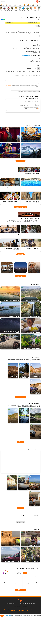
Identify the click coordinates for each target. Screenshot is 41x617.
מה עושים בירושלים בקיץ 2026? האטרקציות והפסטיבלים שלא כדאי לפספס (30, 188)
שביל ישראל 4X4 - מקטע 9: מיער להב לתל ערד (35, 393)
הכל (38, 101)
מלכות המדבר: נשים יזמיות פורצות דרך (31, 234)
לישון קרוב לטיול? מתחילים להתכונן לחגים (32, 561)
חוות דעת (34, 101)
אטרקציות (30, 604)
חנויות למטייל (22, 603)
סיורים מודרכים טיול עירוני (25, 90)
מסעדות (14, 604)
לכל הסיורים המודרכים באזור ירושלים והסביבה (34, 91)
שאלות (29, 101)
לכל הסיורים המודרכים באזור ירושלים (16, 90)
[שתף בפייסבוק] (2, 19)
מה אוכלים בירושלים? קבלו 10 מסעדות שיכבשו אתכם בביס (11, 188)
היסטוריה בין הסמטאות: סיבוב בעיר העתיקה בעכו (11, 300)
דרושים (28, 603)
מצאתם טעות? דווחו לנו (8, 86)
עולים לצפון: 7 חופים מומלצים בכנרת (13, 316)
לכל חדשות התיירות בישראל (20, 276)
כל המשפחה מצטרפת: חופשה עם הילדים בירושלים (32, 348)
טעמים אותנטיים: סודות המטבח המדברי (31, 248)
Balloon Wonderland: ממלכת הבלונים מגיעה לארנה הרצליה (31, 140)
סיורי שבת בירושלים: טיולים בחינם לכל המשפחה (31, 202)
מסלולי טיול (25, 604)
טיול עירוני (32, 25)
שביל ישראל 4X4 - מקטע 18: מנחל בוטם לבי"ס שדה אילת (35, 376)
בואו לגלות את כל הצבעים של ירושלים (20, 207)
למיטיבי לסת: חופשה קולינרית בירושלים (11, 201)
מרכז (24, 606)
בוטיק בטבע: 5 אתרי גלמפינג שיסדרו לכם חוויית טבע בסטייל (12, 488)
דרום (15, 606)
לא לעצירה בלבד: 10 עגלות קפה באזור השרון (23, 489)
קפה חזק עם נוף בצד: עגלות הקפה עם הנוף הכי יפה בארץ (34, 489)
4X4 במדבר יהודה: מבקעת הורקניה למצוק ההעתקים (13, 421)
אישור (2, 615)
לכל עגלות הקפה (20, 508)
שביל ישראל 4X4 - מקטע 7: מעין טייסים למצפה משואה (24, 377)
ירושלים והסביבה (20, 91)
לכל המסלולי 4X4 (20, 441)
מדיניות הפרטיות (8, 615)
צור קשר (32, 603)
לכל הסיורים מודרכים (20, 522)
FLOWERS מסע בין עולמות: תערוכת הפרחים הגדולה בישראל (11, 156)
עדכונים (25, 101)
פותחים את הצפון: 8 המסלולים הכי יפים (34, 316)
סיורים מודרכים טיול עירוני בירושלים (35, 90)
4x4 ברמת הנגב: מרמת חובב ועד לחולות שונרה (36, 437)
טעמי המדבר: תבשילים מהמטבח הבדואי (33, 332)
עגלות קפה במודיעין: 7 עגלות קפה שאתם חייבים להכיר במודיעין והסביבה (35, 504)
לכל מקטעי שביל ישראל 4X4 (20, 397)
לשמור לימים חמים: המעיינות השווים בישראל (33, 300)
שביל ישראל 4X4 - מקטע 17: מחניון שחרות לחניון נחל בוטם (13, 376)
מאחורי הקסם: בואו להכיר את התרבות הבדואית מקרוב (11, 249)
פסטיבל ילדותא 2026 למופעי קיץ (14, 141)
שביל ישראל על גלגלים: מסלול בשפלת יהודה (12, 561)
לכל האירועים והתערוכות (20, 160)
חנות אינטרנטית (15, 603)
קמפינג (11, 604)
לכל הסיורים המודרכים (9, 22)
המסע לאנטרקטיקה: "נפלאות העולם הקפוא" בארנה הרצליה (32, 156)
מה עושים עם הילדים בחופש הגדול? (33, 545)
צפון (26, 606)
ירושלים (25, 91)
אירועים (17, 604)
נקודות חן (21, 604)
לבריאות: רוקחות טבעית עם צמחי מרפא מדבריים (11, 235)
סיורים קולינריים (37, 517)
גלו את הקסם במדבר (20, 254)
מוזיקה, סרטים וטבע (16, 545)
